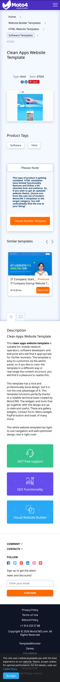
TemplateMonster (30, 643)
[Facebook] (22, 82)
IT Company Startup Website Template (30, 283)
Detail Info (42, 290)
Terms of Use (30, 615)
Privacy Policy (30, 610)
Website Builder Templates (24, 23)
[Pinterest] (34, 82)
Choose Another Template (30, 221)
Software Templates (21, 35)
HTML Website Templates (23, 29)
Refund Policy (30, 620)
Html (23, 76)
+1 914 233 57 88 (30, 625)
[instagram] (34, 563)
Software (15, 145)
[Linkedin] (26, 82)
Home (12, 17)
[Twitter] (14, 563)
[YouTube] (21, 563)
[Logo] (12, 5)
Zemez (30, 648)
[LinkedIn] (27, 563)
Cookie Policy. (10, 668)
